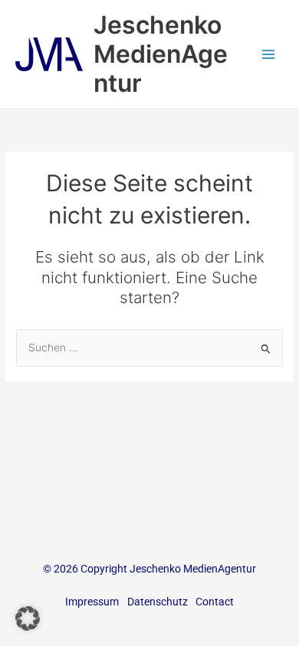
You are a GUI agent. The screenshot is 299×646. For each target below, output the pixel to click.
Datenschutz (157, 601)
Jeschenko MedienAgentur (161, 54)
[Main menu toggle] (268, 54)
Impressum (92, 601)
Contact (215, 601)
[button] (27, 618)
